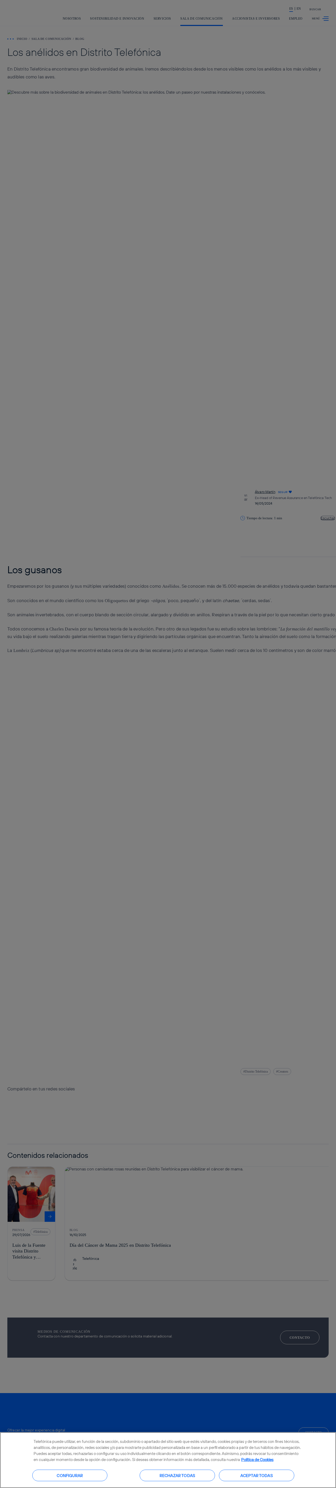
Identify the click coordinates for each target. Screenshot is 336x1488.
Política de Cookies (257, 1459)
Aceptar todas (256, 1475)
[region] (168, 1460)
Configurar (70, 1475)
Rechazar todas (177, 1475)
